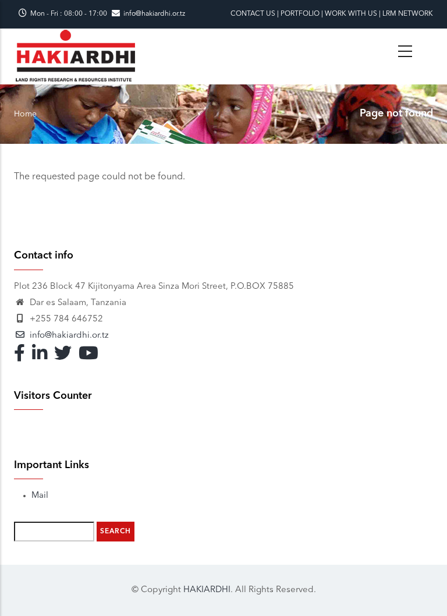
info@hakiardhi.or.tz (154, 13)
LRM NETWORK (407, 13)
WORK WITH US (351, 13)
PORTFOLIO (300, 13)
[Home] (75, 35)
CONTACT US (252, 13)
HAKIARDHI (206, 590)
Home (25, 114)
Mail (39, 495)
